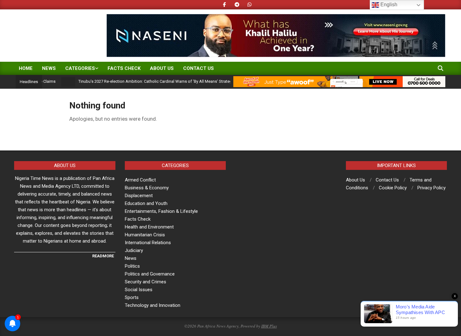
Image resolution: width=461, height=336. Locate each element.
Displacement (139, 195)
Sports (132, 297)
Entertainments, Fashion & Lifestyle (161, 211)
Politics (132, 266)
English (388, 4)
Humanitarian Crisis (145, 235)
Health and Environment (149, 227)
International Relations (148, 242)
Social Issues (138, 289)
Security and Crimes (145, 282)
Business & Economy (147, 188)
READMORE (103, 256)
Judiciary (134, 250)
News (130, 258)
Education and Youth (146, 203)
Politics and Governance (150, 274)
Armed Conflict (140, 180)
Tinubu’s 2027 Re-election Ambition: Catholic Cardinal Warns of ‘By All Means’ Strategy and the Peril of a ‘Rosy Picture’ (177, 81)
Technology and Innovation (152, 305)
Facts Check (138, 219)
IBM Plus (269, 326)
